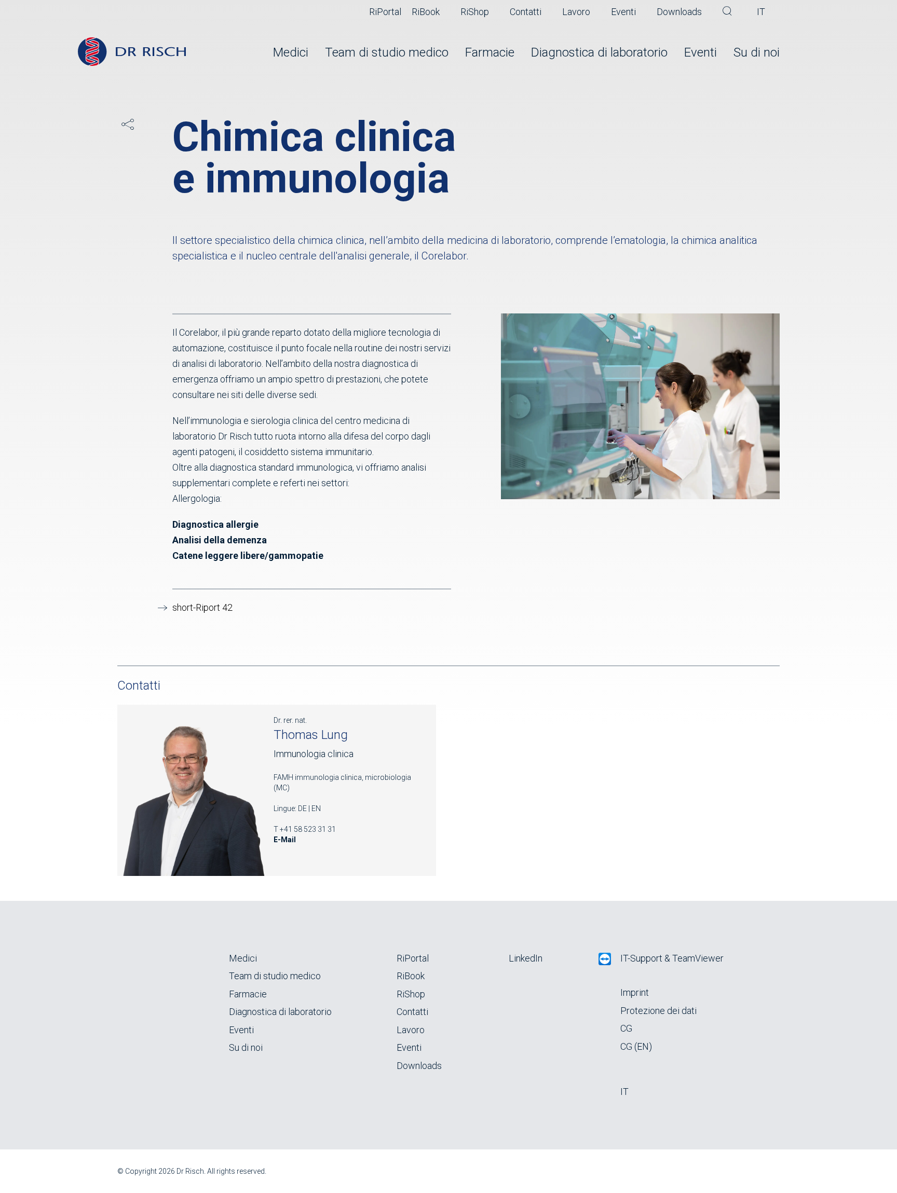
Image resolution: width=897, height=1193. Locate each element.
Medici (290, 52)
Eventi (623, 11)
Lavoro (576, 11)
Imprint (634, 992)
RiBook (426, 11)
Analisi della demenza (219, 539)
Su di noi (756, 52)
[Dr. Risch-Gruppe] (132, 51)
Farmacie (489, 52)
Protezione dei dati (658, 1010)
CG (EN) (636, 1046)
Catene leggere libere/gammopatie (247, 555)
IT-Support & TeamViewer (672, 958)
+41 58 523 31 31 (308, 829)
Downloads (679, 11)
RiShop (474, 11)
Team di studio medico (386, 52)
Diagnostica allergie (215, 524)
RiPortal (385, 11)
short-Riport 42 (202, 607)
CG (626, 1028)
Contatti (525, 11)
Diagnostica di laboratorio (599, 52)
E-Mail (285, 839)
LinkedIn (525, 958)
